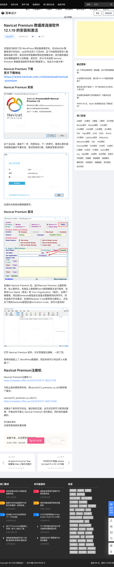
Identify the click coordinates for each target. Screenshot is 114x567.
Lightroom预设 (91, 137)
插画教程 (96, 158)
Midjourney (103, 137)
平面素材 (37, 9)
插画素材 (105, 158)
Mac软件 (9, 37)
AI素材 (102, 121)
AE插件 (79, 121)
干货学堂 (93, 9)
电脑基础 (98, 162)
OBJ (93, 142)
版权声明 (61, 4)
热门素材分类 (48, 4)
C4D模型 (98, 129)
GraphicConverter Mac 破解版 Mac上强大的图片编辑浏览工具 (20, 464)
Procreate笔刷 (82, 146)
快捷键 (88, 158)
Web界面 (85, 154)
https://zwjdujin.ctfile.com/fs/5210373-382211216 (30, 380)
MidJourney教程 (83, 142)
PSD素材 (93, 146)
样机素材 (89, 162)
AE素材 (87, 121)
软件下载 (25, 4)
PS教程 (79, 150)
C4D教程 (80, 129)
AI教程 (94, 121)
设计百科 (80, 166)
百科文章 (14, 4)
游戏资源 (3, 4)
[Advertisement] (95, 38)
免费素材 (36, 4)
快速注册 (108, 13)
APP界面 (80, 494)
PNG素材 (100, 142)
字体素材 (80, 158)
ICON (95, 133)
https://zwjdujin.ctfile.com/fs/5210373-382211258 (30, 401)
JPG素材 (80, 137)
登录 (97, 13)
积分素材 (107, 162)
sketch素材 (105, 150)
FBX (78, 133)
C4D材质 (89, 129)
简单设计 (19, 563)
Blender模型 (93, 125)
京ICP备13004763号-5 (36, 563)
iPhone (108, 133)
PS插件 (90, 529)
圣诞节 (89, 541)
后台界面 (102, 154)
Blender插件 (81, 125)
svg (78, 154)
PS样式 (87, 150)
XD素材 (94, 154)
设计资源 (80, 9)
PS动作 (102, 146)
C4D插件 (103, 125)
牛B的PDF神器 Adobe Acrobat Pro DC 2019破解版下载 (52, 464)
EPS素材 (108, 129)
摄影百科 (80, 162)
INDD (101, 133)
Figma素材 (86, 133)
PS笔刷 (95, 150)
